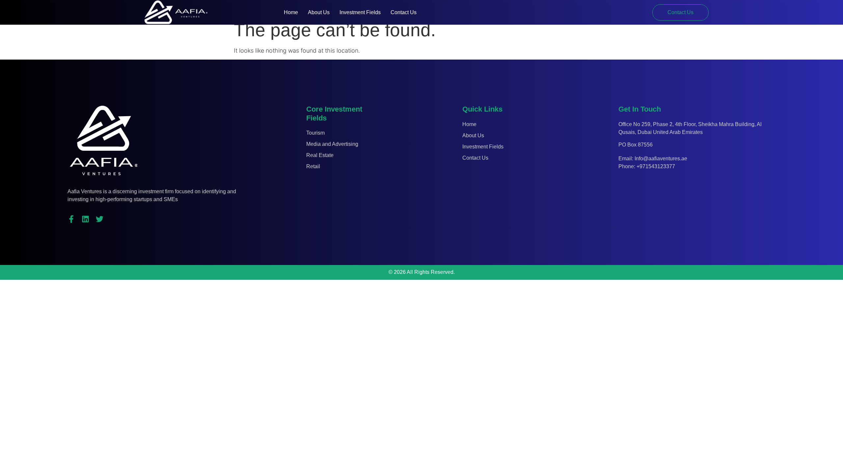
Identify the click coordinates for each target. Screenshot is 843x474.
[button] (680, 12)
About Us (319, 12)
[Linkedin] (85, 219)
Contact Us (404, 12)
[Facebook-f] (71, 219)
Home (291, 12)
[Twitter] (99, 219)
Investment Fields (360, 12)
